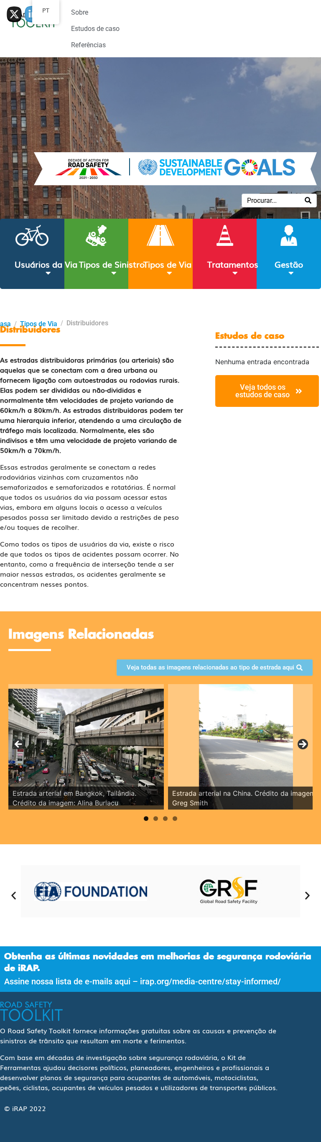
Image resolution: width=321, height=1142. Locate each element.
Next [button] (302, 744)
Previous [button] (19, 744)
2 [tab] (155, 818)
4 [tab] (175, 818)
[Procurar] (308, 200)
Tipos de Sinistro (112, 264)
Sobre (79, 12)
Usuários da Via (46, 264)
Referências (88, 45)
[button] (13, 895)
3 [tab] (165, 818)
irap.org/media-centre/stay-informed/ (210, 981)
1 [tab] (146, 818)
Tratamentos (232, 264)
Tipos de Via (167, 264)
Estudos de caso (95, 29)
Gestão (289, 264)
